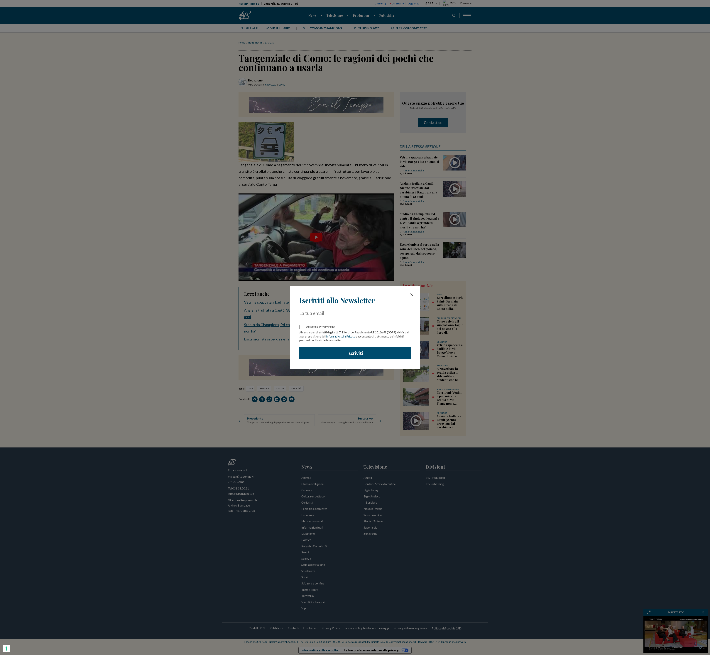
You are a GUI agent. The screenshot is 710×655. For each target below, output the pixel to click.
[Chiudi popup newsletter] (412, 295)
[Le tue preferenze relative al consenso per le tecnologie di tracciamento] (6, 648)
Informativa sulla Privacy (340, 336)
